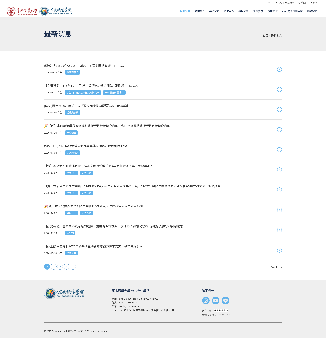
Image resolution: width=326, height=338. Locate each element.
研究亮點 (86, 172)
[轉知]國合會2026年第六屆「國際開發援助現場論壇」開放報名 (86, 106)
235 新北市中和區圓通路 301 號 (136, 310)
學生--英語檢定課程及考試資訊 (83, 92)
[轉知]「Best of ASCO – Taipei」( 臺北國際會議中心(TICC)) (85, 66)
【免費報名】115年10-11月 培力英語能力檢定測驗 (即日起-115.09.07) (91, 86)
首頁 (265, 35)
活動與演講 (72, 72)
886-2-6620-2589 (128, 298)
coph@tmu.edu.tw (129, 306)
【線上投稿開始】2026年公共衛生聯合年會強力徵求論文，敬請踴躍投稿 (93, 246)
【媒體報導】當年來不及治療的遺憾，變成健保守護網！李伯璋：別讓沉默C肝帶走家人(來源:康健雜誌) (113, 226)
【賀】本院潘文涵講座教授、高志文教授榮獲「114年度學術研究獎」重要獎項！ (98, 166)
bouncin (103, 331)
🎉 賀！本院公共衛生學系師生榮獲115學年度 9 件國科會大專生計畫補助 (93, 206)
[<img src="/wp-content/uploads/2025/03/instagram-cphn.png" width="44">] (206, 301)
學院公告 (71, 132)
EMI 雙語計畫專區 (114, 92)
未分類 (70, 233)
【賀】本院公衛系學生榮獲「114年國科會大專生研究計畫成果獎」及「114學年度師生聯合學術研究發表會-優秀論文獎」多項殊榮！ (133, 186)
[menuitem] (269, 3)
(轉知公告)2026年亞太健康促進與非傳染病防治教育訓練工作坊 (86, 146)
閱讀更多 (279, 69)
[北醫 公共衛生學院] (40, 11)
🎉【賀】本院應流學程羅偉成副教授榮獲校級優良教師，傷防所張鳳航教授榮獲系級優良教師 (107, 126)
